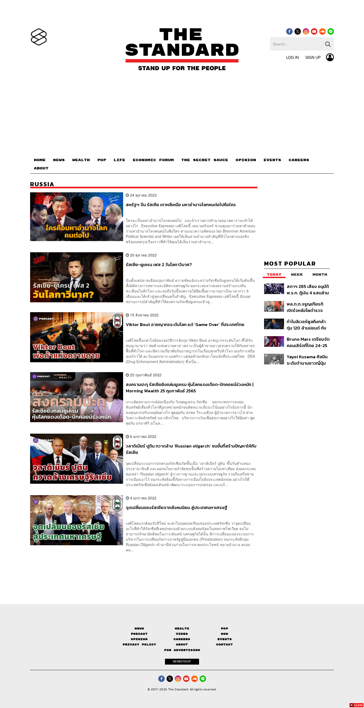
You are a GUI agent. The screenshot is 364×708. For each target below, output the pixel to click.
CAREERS (299, 160)
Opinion (139, 639)
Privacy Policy (139, 644)
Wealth (182, 628)
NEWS (59, 160)
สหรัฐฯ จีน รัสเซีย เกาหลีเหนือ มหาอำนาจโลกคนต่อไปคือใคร (181, 205)
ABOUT (41, 168)
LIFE (119, 160)
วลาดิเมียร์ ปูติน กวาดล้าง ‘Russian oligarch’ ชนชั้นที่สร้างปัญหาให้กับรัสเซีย (191, 449)
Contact (224, 644)
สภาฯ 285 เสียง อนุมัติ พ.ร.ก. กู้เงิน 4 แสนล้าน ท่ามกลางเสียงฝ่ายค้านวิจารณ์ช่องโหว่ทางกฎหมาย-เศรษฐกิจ (308, 289)
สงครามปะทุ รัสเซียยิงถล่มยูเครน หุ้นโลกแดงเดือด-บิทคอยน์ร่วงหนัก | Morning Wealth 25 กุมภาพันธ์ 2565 (189, 387)
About (182, 644)
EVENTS (272, 160)
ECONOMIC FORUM (153, 160)
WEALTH (81, 160)
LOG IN (292, 57)
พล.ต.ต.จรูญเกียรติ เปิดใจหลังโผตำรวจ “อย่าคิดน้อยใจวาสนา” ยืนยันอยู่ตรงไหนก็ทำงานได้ (308, 307)
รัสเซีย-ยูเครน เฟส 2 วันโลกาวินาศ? (159, 265)
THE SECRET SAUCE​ (204, 160)
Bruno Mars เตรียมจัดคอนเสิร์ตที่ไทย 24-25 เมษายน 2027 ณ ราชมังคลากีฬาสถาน (308, 342)
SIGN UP (313, 57)
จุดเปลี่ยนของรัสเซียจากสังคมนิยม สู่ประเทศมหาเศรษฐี (176, 507)
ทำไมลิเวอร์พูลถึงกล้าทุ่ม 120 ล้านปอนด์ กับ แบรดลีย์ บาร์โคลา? (306, 325)
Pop (224, 628)
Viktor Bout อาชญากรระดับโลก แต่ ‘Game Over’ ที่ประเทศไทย (185, 325)
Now (224, 633)
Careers (181, 639)
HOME (40, 160)
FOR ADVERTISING (182, 650)
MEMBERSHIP (182, 661)
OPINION (246, 160)
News (139, 628)
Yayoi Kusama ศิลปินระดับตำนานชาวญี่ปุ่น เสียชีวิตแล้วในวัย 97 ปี (308, 360)
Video (182, 633)
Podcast (139, 633)
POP (101, 160)
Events (224, 639)
